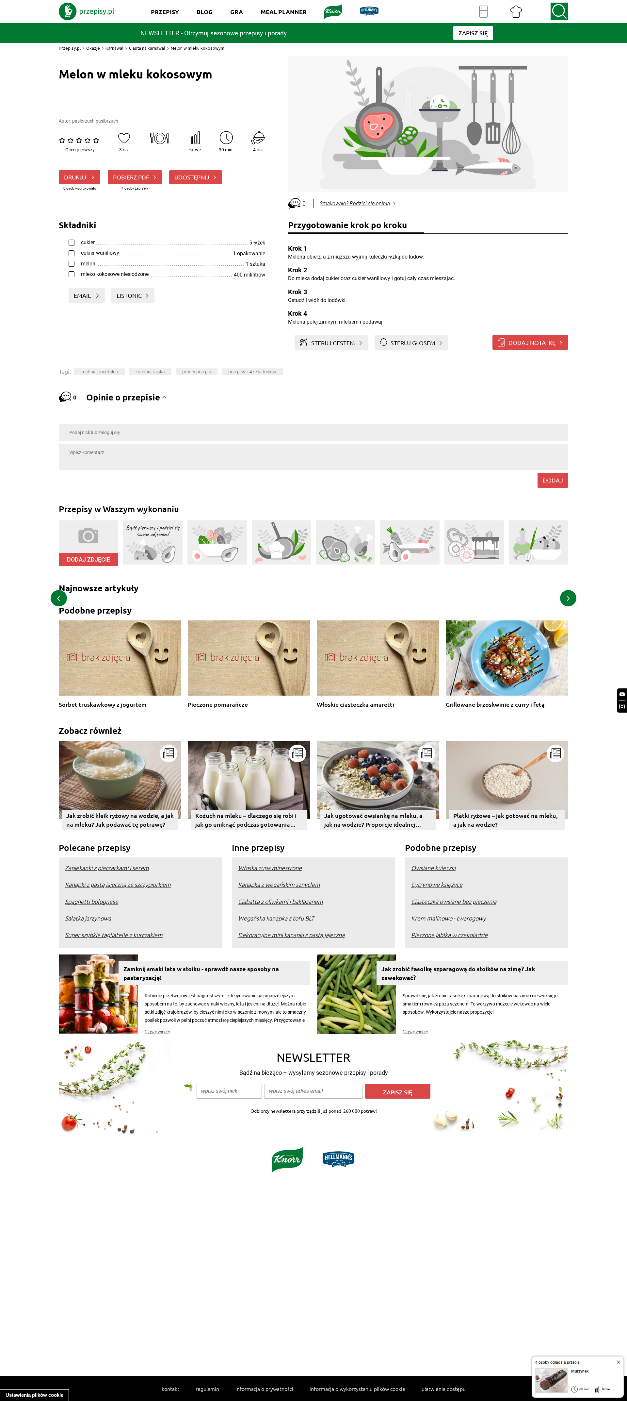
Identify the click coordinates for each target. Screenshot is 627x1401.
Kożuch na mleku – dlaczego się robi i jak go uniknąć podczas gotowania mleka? (246, 821)
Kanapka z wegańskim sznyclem (279, 884)
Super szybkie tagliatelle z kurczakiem (114, 934)
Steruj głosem (413, 342)
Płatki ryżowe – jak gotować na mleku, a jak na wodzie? (505, 820)
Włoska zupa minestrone (270, 867)
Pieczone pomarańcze (218, 704)
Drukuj (76, 177)
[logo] (86, 11)
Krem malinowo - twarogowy (448, 918)
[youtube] (622, 694)
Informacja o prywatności (264, 1388)
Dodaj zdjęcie (88, 559)
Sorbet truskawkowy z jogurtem (103, 704)
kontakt (170, 1388)
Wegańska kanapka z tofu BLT (276, 918)
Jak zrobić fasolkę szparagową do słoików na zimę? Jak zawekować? (458, 973)
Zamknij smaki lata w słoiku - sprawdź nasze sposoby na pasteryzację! (201, 973)
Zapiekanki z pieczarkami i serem (107, 867)
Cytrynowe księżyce (436, 884)
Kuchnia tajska (150, 371)
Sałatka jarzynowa (88, 918)
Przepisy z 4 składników (252, 371)
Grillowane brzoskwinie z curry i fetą (495, 704)
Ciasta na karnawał (147, 48)
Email (83, 295)
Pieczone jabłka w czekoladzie (449, 934)
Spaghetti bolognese (91, 901)
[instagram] (622, 706)
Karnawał (114, 48)
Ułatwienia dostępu (444, 1388)
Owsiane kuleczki (433, 867)
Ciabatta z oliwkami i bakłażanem (280, 901)
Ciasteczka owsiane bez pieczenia (453, 901)
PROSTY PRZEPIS (196, 371)
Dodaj (553, 480)
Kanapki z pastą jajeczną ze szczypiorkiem (118, 884)
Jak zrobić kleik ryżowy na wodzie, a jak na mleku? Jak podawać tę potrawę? (120, 820)
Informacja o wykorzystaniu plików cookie (357, 1388)
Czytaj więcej (157, 1031)
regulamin (207, 1388)
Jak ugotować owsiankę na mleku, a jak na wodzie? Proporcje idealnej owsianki (373, 821)
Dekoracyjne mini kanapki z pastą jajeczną (291, 934)
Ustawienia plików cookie (34, 1395)
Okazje (93, 48)
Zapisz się (397, 1092)
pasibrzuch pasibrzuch (95, 121)
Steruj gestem (333, 342)
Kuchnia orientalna (99, 371)
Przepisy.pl (70, 48)
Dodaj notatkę (531, 342)
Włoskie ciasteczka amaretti (355, 704)
